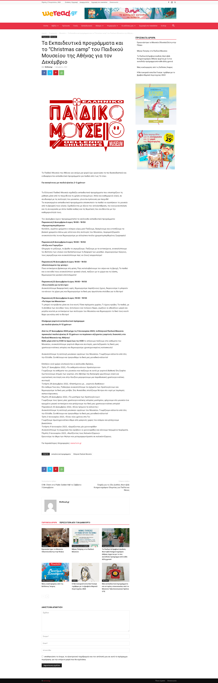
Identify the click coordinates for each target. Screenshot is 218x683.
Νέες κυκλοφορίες (48, 580)
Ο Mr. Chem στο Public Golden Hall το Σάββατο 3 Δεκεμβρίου (61, 486)
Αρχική (44, 33)
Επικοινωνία (114, 2)
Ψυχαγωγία (111, 26)
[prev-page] (43, 596)
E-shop (163, 26)
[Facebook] (168, 2)
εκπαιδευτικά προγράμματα (61, 454)
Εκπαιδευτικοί (86, 26)
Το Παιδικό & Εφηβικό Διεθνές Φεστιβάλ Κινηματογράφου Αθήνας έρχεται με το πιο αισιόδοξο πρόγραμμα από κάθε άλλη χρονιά (114, 554)
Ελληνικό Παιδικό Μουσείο (82, 454)
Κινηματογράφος (108, 546)
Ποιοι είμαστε (160, 681)
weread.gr (46, 681)
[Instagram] (171, 2)
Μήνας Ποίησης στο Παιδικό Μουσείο (152, 51)
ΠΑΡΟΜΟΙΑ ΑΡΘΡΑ (49, 523)
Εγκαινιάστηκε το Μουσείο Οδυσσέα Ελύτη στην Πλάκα (156, 43)
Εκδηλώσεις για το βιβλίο (80, 546)
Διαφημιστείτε (84, 2)
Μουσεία (62, 33)
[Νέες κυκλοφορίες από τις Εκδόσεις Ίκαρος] (55, 572)
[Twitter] (175, 2)
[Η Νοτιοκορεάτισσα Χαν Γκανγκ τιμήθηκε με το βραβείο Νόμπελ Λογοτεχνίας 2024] (85, 572)
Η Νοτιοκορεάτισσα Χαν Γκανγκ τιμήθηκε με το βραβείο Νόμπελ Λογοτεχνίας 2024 (85, 586)
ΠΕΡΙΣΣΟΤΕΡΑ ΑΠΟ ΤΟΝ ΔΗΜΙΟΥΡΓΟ (75, 523)
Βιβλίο (54, 26)
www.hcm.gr (75, 443)
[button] (173, 26)
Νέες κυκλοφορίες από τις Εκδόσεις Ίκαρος (155, 67)
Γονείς (75, 26)
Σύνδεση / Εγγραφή (71, 2)
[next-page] (47, 596)
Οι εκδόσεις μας (127, 26)
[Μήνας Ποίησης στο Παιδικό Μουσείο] (85, 537)
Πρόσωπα (66, 26)
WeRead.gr (48, 67)
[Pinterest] (55, 72)
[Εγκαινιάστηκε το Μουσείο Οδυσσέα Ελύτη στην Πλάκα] (55, 537)
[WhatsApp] (61, 72)
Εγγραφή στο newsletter (99, 2)
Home (45, 26)
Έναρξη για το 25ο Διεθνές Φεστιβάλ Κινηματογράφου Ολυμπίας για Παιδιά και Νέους (111, 487)
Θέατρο (98, 26)
